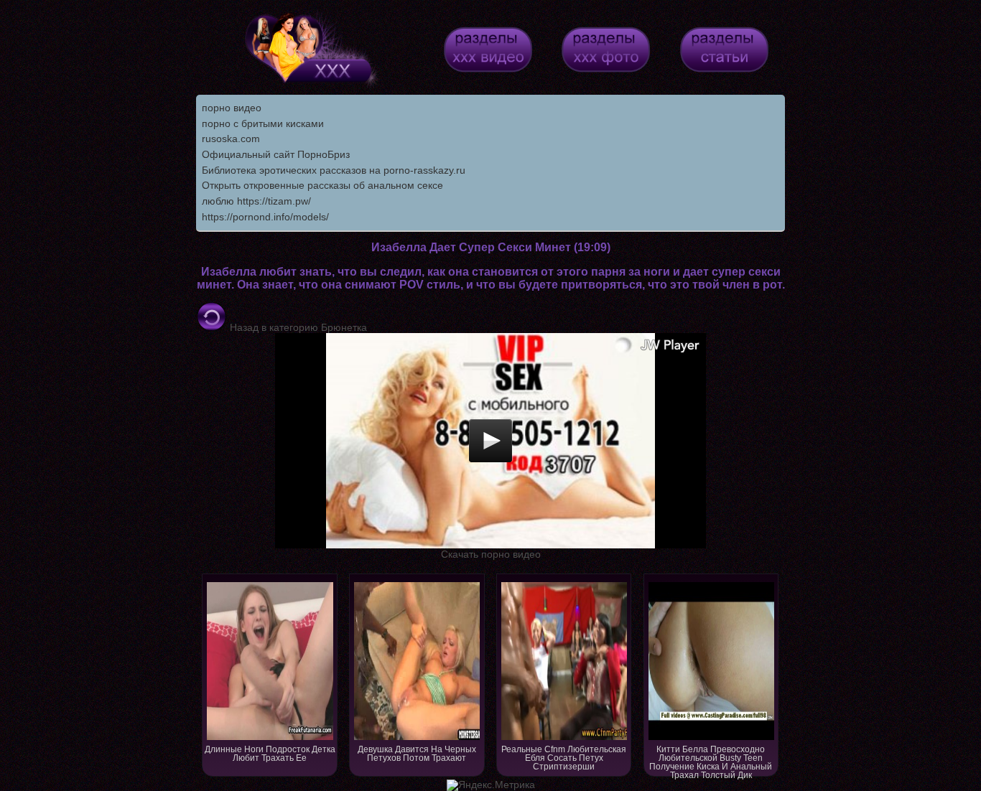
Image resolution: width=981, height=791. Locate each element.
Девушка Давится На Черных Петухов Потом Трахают (417, 753)
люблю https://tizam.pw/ (256, 201)
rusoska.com (231, 138)
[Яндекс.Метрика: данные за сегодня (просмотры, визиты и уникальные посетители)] (491, 785)
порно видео (231, 107)
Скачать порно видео (491, 554)
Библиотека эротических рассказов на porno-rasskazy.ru (333, 170)
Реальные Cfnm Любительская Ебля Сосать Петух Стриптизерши (563, 758)
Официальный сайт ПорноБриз (276, 154)
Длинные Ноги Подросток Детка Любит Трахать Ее (270, 753)
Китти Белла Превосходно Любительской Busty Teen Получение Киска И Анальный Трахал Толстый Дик (710, 760)
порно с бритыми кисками (263, 123)
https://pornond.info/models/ (265, 217)
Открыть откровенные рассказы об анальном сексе (322, 185)
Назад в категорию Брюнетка (297, 327)
